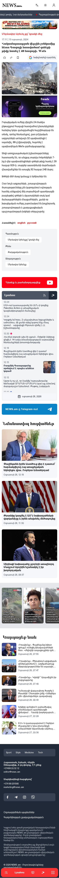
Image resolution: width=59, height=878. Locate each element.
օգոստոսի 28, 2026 (31, 396)
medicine (29, 752)
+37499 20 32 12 (11, 768)
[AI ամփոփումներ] (53, 295)
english (21, 223)
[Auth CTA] (54, 5)
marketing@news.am (14, 787)
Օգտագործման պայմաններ (19, 812)
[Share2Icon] (11, 57)
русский (31, 223)
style (18, 752)
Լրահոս (19, 872)
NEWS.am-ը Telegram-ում (21, 409)
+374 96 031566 (11, 783)
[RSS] (44, 295)
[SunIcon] (45, 5)
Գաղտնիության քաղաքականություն (24, 817)
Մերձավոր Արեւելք (17, 264)
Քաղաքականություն (18, 252)
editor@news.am (12, 772)
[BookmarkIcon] (18, 57)
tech (40, 752)
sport (8, 752)
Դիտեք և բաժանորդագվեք (22, 282)
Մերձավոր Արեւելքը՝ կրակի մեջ (22, 34)
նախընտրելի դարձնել (44, 57)
